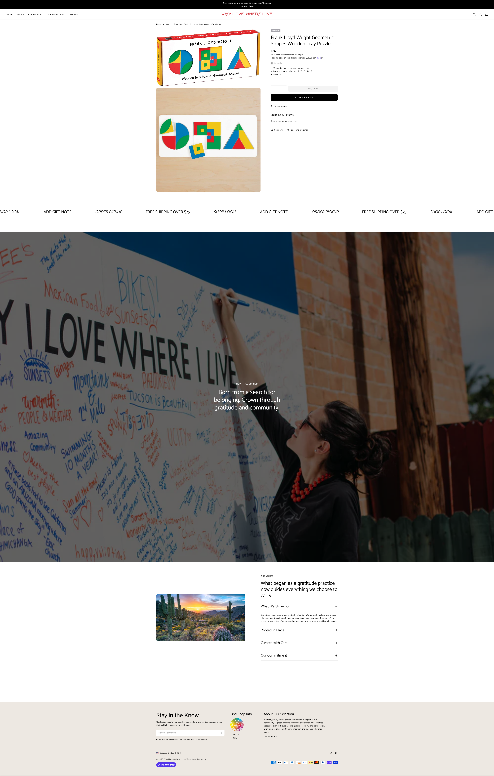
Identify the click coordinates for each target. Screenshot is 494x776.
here (295, 121)
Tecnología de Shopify (196, 759)
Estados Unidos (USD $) (170, 753)
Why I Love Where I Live (175, 759)
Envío (273, 54)
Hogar (158, 24)
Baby (168, 24)
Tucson (236, 735)
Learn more (270, 736)
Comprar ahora (304, 97)
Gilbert (236, 738)
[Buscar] (474, 14)
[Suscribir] (221, 732)
